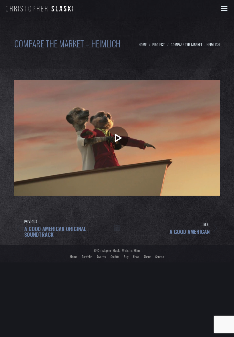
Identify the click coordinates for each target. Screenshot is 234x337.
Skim (137, 250)
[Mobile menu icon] (224, 9)
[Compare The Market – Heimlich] (117, 138)
